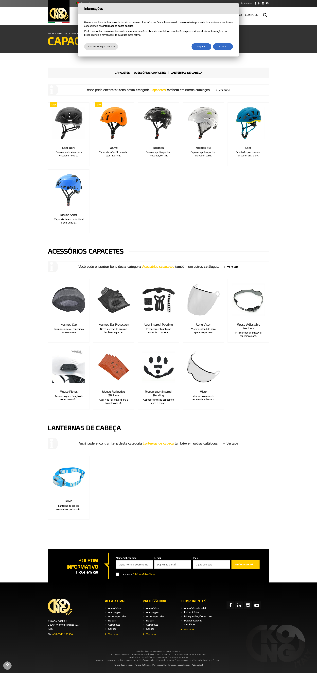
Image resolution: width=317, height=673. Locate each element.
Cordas (112, 628)
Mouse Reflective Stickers (113, 393)
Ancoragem (114, 612)
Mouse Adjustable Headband (248, 326)
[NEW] (68, 123)
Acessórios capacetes (150, 72)
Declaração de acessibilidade (177, 665)
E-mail (157, 557)
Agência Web (197, 665)
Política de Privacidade (144, 574)
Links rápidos (191, 612)
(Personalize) (158, 665)
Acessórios (114, 608)
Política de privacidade (123, 665)
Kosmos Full (203, 148)
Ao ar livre (62, 33)
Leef (248, 148)
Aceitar (223, 46)
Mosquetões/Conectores (198, 616)
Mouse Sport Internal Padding (158, 393)
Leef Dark (68, 148)
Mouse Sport (68, 215)
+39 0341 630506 (62, 634)
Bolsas (112, 620)
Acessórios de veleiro (196, 608)
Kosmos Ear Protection (114, 324)
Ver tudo (224, 90)
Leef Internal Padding (158, 324)
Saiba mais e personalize (101, 46)
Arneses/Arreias (117, 616)
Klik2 (69, 501)
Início (51, 33)
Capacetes (76, 33)
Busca (265, 15)
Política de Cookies (143, 665)
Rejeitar (201, 46)
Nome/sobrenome (126, 557)
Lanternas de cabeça (186, 72)
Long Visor (203, 324)
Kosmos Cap (69, 324)
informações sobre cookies (118, 25)
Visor (203, 391)
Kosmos (158, 148)
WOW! (114, 148)
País (195, 557)
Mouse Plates (69, 391)
